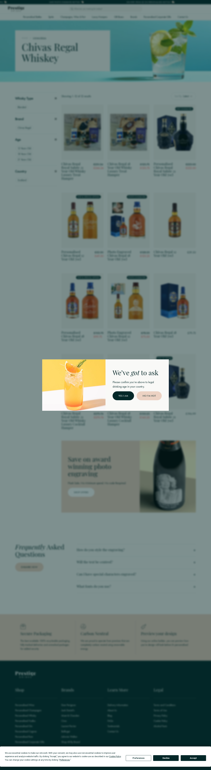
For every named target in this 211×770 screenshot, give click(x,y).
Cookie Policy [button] (115, 756)
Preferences (139, 758)
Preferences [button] (65, 760)
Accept (193, 758)
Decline (166, 758)
